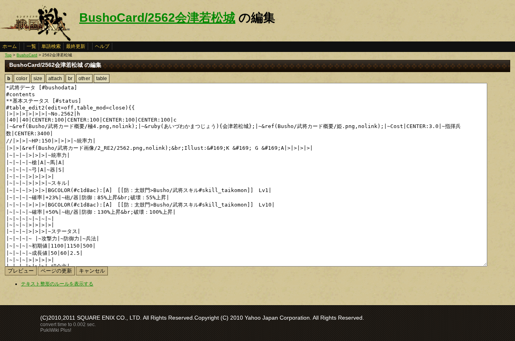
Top (8, 55)
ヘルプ (102, 46)
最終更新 (75, 46)
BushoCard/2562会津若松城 (157, 17)
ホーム (9, 46)
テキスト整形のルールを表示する (57, 284)
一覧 (31, 46)
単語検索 (51, 46)
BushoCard (26, 55)
